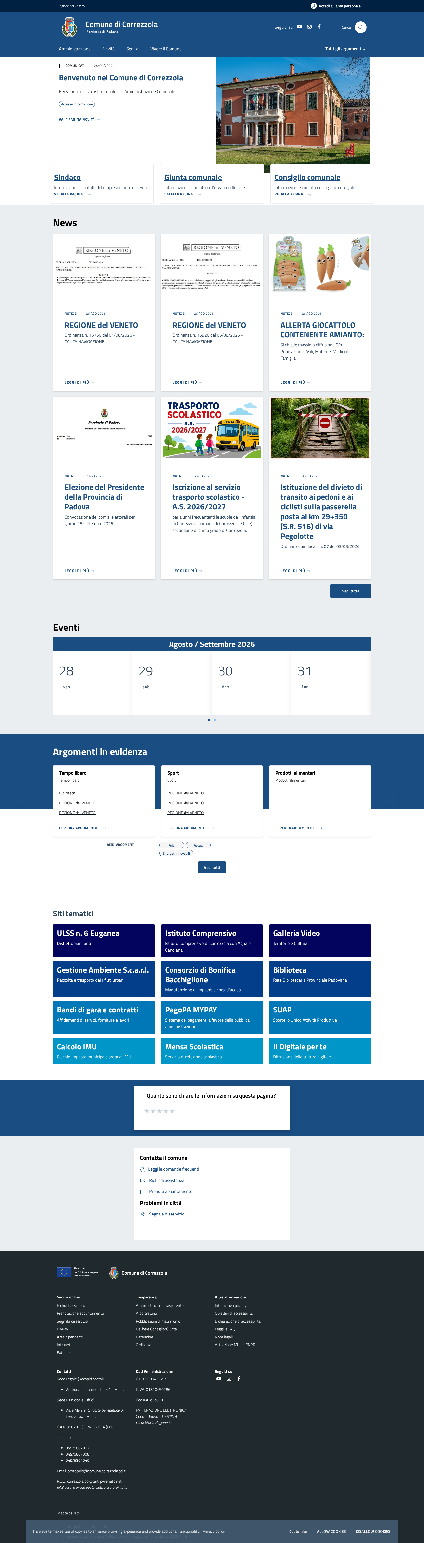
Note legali (224, 1337)
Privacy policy (214, 1531)
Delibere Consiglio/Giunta (156, 1329)
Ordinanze (144, 1345)
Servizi (132, 48)
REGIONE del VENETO (101, 325)
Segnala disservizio (72, 1321)
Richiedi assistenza (72, 1305)
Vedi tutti (212, 867)
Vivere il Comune (166, 48)
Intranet (63, 1345)
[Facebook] (317, 27)
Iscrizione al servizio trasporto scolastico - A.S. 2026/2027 (208, 496)
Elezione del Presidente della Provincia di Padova (104, 496)
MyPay (62, 1329)
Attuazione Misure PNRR (235, 1345)
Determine (144, 1337)
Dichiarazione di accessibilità (238, 1321)
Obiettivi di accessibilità (234, 1313)
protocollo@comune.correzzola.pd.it (97, 1471)
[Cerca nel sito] (361, 27)
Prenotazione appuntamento (80, 1313)
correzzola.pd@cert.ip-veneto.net (94, 1481)
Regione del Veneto (71, 5)
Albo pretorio (146, 1313)
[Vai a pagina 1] (209, 720)
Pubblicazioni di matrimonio (158, 1321)
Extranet (64, 1352)
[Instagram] (307, 27)
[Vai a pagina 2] (215, 720)
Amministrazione (75, 48)
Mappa (119, 1389)
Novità (108, 48)
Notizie (71, 313)
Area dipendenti (70, 1337)
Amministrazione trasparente (160, 1305)
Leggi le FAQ (225, 1329)
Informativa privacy (230, 1305)
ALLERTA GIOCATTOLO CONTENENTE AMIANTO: (322, 330)
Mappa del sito (68, 1513)
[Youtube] (298, 27)
